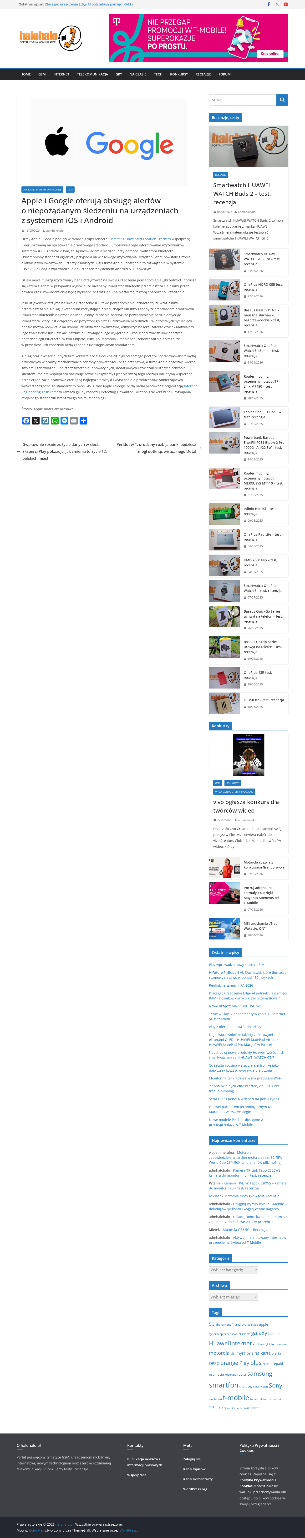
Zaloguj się (192, 1459)
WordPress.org (195, 1489)
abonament (223, 1325)
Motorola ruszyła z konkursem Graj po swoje (264, 864)
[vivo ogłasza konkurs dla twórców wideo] (248, 755)
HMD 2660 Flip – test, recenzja (260, 562)
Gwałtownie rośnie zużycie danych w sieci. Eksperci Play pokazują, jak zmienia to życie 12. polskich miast (64, 451)
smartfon (224, 1385)
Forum (225, 74)
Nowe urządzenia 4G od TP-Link (234, 1006)
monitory (281, 1344)
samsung (259, 1373)
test (279, 1399)
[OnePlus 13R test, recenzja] (224, 678)
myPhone (245, 1353)
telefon (263, 1399)
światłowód (251, 1408)
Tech (158, 74)
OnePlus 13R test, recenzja (258, 675)
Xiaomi (228, 1408)
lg (266, 1344)
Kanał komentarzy (198, 1479)
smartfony (245, 1386)
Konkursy (179, 74)
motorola (219, 1352)
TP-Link (216, 1407)
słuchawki (215, 1399)
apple (263, 1324)
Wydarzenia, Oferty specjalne (234, 791)
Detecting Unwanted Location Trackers (140, 239)
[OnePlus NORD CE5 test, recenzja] (224, 290)
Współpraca (136, 1475)
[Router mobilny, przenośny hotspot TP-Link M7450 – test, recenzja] (224, 387)
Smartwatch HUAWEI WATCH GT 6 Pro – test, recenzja (262, 259)
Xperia (238, 1408)
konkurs (258, 1344)
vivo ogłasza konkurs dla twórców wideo (246, 806)
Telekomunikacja (92, 74)
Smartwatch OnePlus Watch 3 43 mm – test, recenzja (261, 350)
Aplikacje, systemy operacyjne (42, 189)
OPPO (214, 1363)
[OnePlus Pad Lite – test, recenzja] (224, 540)
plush (266, 1364)
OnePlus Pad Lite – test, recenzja (263, 537)
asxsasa (215, 1196)
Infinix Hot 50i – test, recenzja (260, 511)
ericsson (244, 1334)
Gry (119, 74)
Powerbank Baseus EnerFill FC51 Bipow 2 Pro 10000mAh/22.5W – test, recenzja (264, 445)
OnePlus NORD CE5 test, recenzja (263, 287)
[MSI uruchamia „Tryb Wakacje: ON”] (224, 929)
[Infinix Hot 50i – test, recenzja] (224, 514)
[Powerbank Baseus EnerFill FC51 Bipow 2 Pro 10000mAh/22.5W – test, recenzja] (224, 448)
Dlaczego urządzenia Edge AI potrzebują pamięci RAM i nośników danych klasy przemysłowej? (89, 6)
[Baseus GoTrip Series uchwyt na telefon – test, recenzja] (224, 650)
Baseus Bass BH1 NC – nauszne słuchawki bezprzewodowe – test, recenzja (262, 317)
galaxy (259, 1333)
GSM (42, 74)
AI (233, 1325)
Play (244, 1362)
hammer (275, 1333)
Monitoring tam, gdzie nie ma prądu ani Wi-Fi (245, 1078)
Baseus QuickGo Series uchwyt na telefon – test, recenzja (263, 616)
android (240, 1324)
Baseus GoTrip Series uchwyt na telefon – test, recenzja (263, 646)
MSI (232, 1354)
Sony (275, 1385)
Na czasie (138, 74)
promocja (216, 1374)
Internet (61, 74)
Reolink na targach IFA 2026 (231, 985)
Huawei (219, 1343)
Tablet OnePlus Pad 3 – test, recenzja (262, 414)
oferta (276, 1353)
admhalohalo (55, 231)
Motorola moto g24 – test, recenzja (252, 1196)
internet (241, 1343)
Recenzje (203, 74)
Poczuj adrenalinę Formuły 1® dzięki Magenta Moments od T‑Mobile (261, 895)
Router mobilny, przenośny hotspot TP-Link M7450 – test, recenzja (262, 384)
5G (211, 1324)
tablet (254, 1399)
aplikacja (252, 1324)
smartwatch (260, 1386)
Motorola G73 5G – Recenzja (245, 1229)
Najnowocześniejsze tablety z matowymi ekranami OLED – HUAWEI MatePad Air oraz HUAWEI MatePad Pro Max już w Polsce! (243, 1039)
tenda (272, 1399)
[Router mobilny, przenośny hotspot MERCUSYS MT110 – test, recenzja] (224, 484)
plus (256, 1362)
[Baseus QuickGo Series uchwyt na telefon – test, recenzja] (224, 620)
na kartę (262, 1353)
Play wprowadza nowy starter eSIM (236, 964)
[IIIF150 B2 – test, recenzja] (224, 703)
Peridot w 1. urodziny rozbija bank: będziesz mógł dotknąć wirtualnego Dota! (156, 448)
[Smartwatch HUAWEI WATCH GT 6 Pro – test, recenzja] (224, 262)
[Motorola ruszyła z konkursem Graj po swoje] (224, 868)
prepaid (276, 1363)
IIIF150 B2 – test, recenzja (264, 700)
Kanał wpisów (194, 1469)
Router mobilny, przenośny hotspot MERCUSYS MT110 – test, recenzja (263, 480)
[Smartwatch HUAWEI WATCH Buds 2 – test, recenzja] (248, 146)
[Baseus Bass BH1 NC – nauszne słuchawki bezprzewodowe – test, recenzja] (224, 321)
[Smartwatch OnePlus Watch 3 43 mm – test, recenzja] (224, 354)
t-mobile (236, 1397)
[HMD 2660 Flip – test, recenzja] (224, 566)
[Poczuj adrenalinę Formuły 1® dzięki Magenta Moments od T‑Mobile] (224, 898)
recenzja (230, 1374)
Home (25, 74)
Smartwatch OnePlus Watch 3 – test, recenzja (263, 588)
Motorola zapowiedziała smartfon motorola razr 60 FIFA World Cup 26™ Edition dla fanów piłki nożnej (245, 1157)
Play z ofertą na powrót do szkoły (235, 1026)
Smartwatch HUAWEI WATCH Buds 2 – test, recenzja (242, 193)
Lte (271, 1344)
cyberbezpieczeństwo (223, 1334)
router (241, 1374)
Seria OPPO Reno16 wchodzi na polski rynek (244, 1099)
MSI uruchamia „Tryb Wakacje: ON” (261, 926)
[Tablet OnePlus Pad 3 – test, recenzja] (224, 418)
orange (229, 1363)
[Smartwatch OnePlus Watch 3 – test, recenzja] (224, 591)
